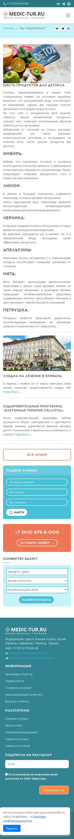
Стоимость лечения (18, 688)
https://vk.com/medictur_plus (28, 653)
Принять (11, 828)
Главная (8, 28)
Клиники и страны (17, 718)
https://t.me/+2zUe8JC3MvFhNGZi (31, 658)
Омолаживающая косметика (24, 694)
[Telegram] (62, 28)
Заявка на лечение (17, 746)
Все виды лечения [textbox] (22, 482)
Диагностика (13, 725)
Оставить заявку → (37, 543)
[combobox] (37, 482)
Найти (18, 512)
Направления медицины (21, 732)
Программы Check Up (19, 674)
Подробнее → (12, 392)
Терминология (14, 681)
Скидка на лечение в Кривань (32, 376)
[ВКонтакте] (56, 28)
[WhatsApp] (68, 28)
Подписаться (54, 790)
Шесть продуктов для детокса (34, 85)
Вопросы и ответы (17, 701)
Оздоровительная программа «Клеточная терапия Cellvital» (33, 408)
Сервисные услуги (17, 739)
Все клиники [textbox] (18, 502)
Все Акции (37, 454)
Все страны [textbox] (17, 492)
